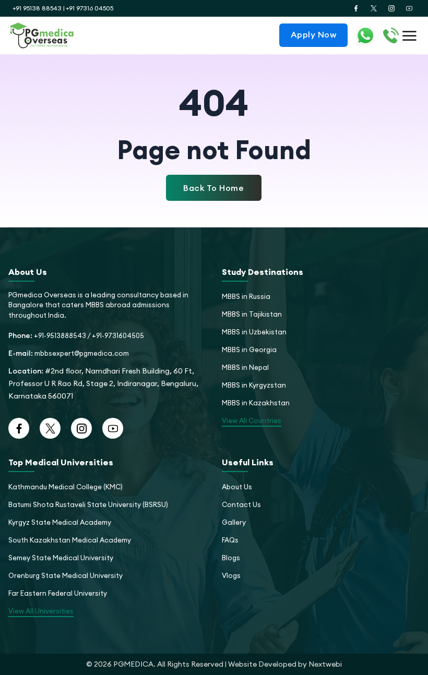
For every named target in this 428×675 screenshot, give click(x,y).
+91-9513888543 (60, 335)
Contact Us (241, 504)
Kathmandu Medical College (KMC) (65, 487)
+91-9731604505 (118, 335)
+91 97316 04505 (89, 8)
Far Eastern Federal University (57, 593)
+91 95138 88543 (37, 8)
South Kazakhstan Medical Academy (69, 540)
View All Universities (41, 611)
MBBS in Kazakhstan (256, 403)
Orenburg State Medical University (65, 575)
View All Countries (251, 420)
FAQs (230, 540)
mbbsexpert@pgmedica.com (81, 353)
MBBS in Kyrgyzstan (254, 385)
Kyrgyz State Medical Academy (59, 522)
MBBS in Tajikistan (252, 314)
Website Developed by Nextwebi (285, 664)
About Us (237, 487)
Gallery (234, 522)
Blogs (231, 557)
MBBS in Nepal (245, 367)
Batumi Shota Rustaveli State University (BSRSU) (88, 504)
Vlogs (231, 575)
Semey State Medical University (60, 557)
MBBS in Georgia (249, 349)
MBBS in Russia (246, 296)
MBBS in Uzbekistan (254, 332)
